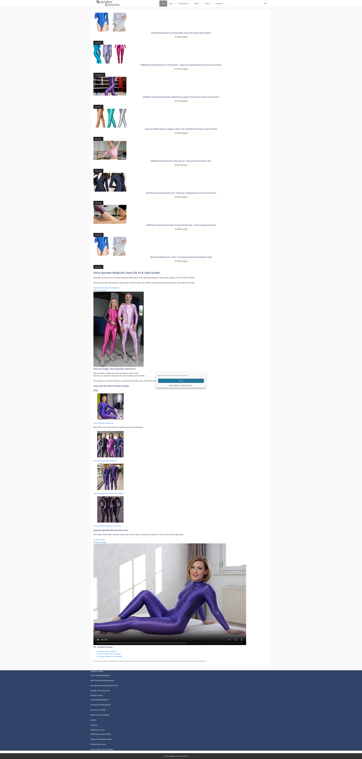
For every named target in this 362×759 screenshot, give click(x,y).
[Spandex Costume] (108, 3)
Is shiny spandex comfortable (110, 656)
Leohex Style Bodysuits (99, 699)
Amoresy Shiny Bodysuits (100, 705)
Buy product (99, 75)
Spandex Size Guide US (108, 651)
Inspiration (219, 3)
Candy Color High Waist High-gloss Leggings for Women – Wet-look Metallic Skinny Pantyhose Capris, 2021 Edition (181, 129)
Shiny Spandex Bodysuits (103, 423)
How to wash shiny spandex (110, 654)
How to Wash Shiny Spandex (101, 749)
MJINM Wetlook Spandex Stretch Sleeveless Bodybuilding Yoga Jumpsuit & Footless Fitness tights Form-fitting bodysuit (181, 97)
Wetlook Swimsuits (98, 744)
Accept (181, 381)
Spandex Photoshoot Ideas (101, 739)
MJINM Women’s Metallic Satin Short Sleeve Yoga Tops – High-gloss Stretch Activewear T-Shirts (181, 161)
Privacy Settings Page (186, 385)
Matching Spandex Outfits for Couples (108, 493)
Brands (196, 3)
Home (163, 3)
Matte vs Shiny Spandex (99, 715)
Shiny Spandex (183, 3)
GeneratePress (193, 756)
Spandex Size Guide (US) (100, 690)
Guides (207, 3)
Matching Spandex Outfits (100, 734)
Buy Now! (98, 235)
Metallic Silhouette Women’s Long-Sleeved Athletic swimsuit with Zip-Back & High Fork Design (181, 33)
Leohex (93, 720)
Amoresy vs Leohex (98, 710)
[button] (265, 3)
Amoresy (93, 725)
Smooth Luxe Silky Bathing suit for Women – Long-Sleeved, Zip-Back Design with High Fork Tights (181, 257)
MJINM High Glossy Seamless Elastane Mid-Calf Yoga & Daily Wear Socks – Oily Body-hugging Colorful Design (181, 225)
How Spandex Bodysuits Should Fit (107, 526)
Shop (170, 3)
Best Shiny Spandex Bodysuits (105, 461)
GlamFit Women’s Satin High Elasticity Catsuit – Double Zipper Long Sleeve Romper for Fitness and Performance (181, 193)
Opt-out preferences (174, 385)
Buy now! (98, 43)
